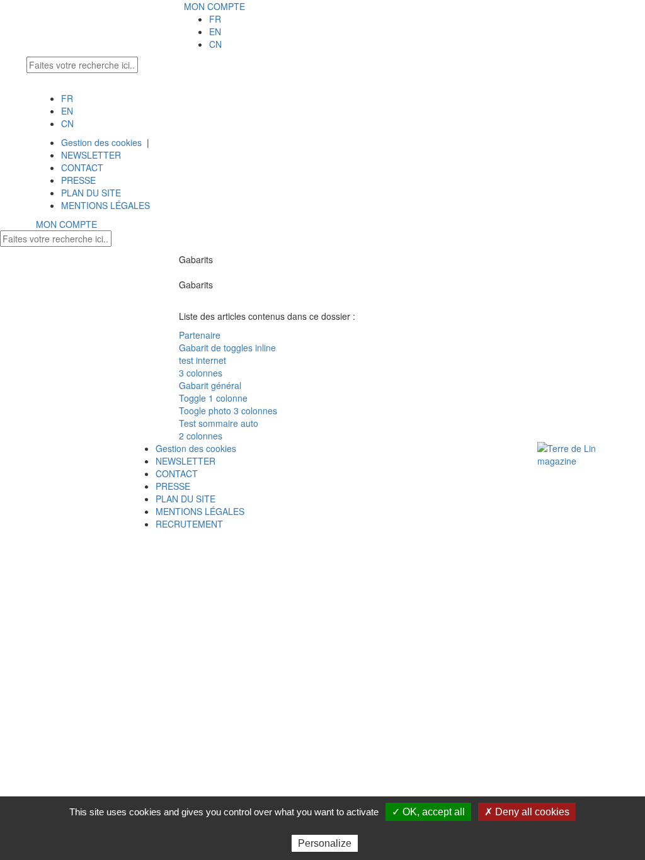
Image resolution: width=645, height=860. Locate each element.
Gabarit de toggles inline (227, 347)
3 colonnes (200, 372)
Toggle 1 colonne (213, 398)
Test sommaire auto (218, 423)
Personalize (324, 843)
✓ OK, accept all (428, 811)
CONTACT (82, 167)
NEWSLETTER (91, 155)
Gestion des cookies (101, 142)
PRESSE (78, 180)
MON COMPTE (214, 6)
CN (215, 44)
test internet (202, 360)
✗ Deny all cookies (526, 811)
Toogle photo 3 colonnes (228, 410)
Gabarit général (210, 385)
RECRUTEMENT (189, 524)
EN (215, 31)
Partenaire (199, 335)
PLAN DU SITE (91, 192)
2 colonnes (200, 435)
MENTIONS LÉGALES (105, 205)
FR (215, 19)
